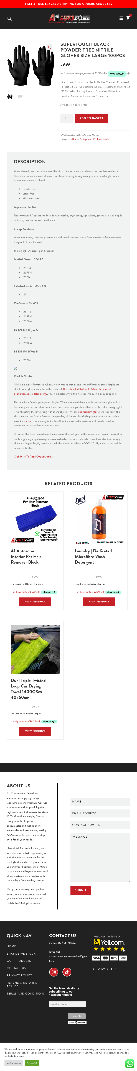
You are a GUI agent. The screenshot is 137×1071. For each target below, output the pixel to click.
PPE (94, 139)
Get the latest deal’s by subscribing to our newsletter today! (64, 991)
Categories (85, 139)
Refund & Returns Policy (22, 985)
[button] (49, 47)
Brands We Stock (21, 954)
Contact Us (16, 968)
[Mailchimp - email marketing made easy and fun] (77, 1022)
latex (28, 421)
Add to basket (91, 118)
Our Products (19, 961)
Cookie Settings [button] (14, 1063)
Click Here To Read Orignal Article (33, 456)
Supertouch (103, 139)
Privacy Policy (19, 975)
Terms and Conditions (26, 993)
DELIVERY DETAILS (104, 969)
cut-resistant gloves (89, 412)
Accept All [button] (32, 1063)
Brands (75, 139)
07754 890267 (67, 943)
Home (11, 946)
